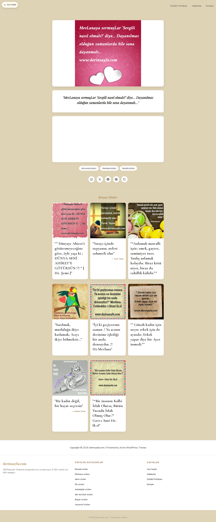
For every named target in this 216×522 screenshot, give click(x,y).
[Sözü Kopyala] (124, 179)
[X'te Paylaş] (100, 179)
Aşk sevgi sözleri (88, 168)
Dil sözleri (79, 484)
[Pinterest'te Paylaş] (116, 179)
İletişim (210, 6)
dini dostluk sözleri (84, 494)
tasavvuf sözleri (82, 504)
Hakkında (196, 6)
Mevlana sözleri (109, 168)
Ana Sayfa (11, 4)
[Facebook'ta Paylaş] (108, 179)
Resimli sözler (128, 168)
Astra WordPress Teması (133, 447)
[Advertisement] (108, 139)
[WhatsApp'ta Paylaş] (91, 179)
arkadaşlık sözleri (83, 489)
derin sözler (80, 479)
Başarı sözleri (81, 499)
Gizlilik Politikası (178, 6)
